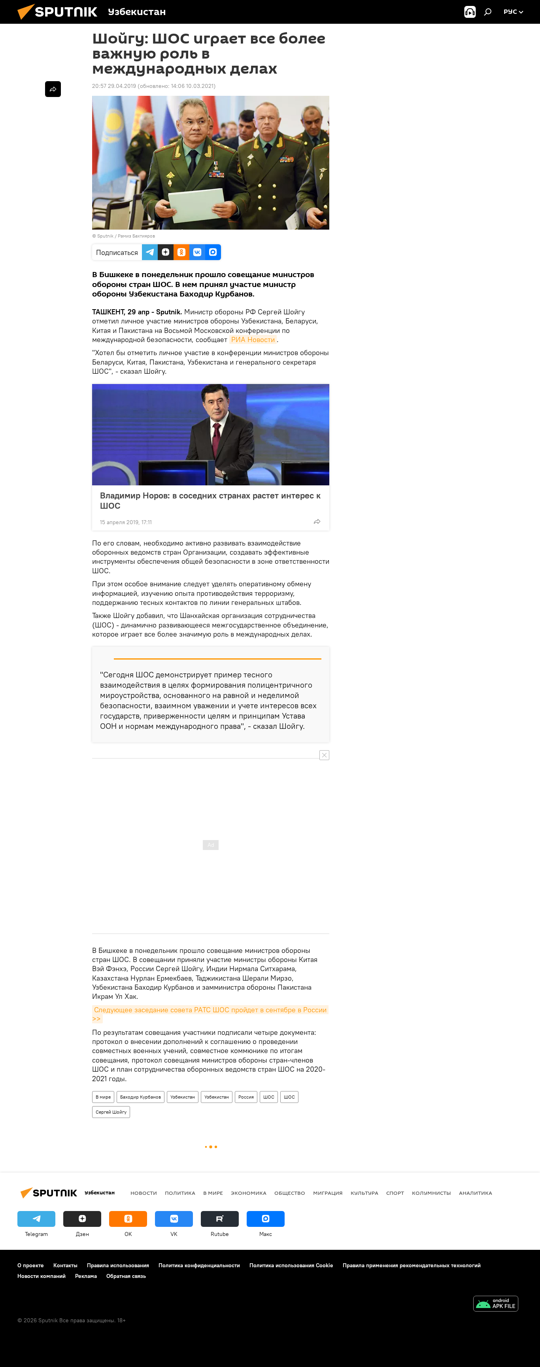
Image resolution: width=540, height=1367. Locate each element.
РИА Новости (253, 339)
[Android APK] (496, 1305)
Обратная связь (126, 1276)
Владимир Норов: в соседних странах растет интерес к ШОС (210, 500)
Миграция (328, 1192)
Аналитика (475, 1192)
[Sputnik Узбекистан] (60, 21)
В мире (103, 1097)
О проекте (30, 1265)
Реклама (86, 1276)
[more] (317, 521)
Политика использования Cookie (291, 1265)
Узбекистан (182, 1097)
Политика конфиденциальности (199, 1265)
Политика (180, 1192)
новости (143, 1192)
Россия (246, 1097)
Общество (289, 1192)
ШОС (268, 1097)
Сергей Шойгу (111, 1112)
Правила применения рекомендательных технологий (412, 1265)
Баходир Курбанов (140, 1097)
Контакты (65, 1265)
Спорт (395, 1192)
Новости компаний (41, 1276)
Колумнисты (431, 1192)
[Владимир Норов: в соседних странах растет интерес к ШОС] (210, 434)
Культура (364, 1192)
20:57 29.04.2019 (114, 85)
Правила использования (118, 1265)
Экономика (248, 1192)
